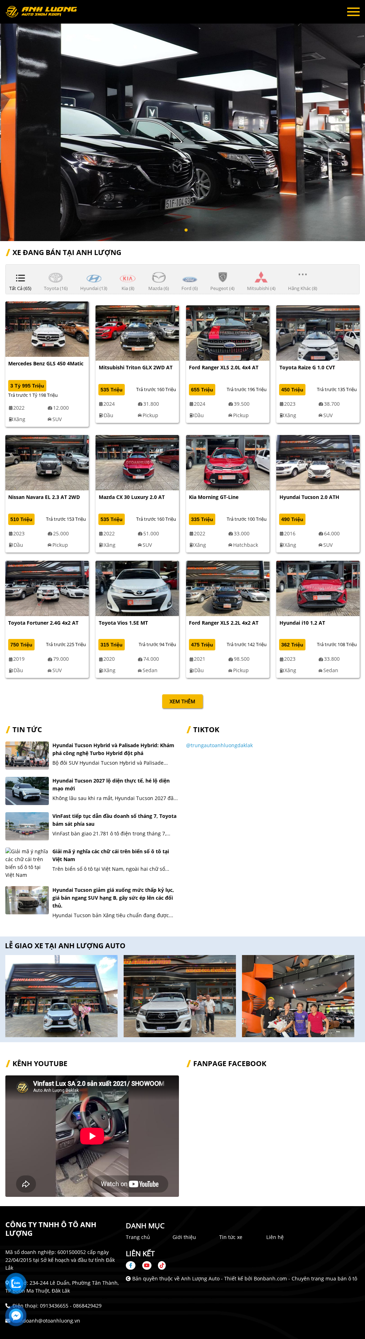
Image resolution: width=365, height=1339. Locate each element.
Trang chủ (138, 1237)
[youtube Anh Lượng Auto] (146, 1265)
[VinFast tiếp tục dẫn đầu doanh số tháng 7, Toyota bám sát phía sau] (27, 826)
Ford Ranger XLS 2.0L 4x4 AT (223, 367)
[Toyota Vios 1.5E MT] (137, 587)
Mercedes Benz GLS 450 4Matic (45, 363)
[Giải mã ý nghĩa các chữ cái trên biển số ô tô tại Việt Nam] (27, 863)
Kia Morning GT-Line (213, 497)
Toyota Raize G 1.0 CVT (307, 367)
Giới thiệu (184, 1237)
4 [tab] (193, 230)
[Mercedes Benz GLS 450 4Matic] (47, 328)
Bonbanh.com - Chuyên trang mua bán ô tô (305, 1278)
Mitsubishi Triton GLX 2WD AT (136, 367)
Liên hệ (275, 1237)
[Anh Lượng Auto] (44, 12)
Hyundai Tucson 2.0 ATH (309, 497)
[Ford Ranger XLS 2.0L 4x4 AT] (227, 332)
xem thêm (182, 701)
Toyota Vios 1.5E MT (123, 622)
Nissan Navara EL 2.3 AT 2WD (44, 497)
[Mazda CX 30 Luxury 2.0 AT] (137, 462)
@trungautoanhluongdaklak (219, 745)
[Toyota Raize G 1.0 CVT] (318, 332)
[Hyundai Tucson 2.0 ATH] (318, 462)
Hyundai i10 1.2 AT (302, 622)
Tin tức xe (230, 1237)
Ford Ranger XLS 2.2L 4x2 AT (223, 622)
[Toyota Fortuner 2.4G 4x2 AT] (47, 587)
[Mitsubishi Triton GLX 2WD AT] (137, 332)
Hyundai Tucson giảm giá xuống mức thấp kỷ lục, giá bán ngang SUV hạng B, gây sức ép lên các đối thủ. (113, 897)
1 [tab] (171, 230)
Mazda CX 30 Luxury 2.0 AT (132, 497)
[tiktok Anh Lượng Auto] (159, 1265)
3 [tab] (186, 230)
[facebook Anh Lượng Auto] (133, 1265)
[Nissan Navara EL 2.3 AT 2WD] (47, 462)
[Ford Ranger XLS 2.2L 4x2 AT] (227, 587)
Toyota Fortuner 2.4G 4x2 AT (43, 622)
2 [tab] (178, 230)
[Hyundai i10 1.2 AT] (318, 587)
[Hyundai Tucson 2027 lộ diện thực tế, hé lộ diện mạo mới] (27, 791)
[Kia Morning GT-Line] (227, 462)
